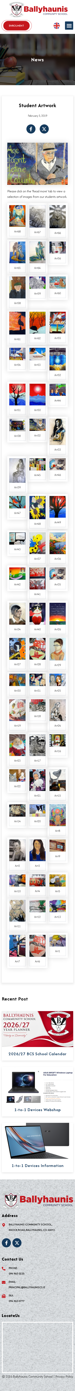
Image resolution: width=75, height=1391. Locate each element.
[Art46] (58, 464)
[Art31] (37, 679)
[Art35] (58, 573)
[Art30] (17, 679)
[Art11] (17, 910)
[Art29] (58, 649)
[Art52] (58, 358)
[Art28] (37, 648)
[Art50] (37, 394)
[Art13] (58, 905)
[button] (69, 25)
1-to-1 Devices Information (37, 1165)
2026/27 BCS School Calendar (37, 1054)
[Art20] (37, 810)
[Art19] (17, 710)
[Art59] (37, 282)
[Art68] (17, 215)
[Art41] (37, 578)
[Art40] (37, 613)
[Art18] (37, 705)
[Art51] (17, 394)
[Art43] (17, 538)
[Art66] (58, 216)
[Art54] (17, 353)
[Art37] (37, 543)
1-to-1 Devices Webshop (37, 1110)
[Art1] (58, 940)
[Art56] (58, 247)
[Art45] (37, 464)
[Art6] (37, 945)
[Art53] (37, 353)
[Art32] (37, 424)
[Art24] (58, 710)
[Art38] (17, 424)
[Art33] (58, 431)
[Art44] (58, 389)
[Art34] (17, 613)
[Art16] (58, 740)
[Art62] (37, 322)
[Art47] (17, 502)
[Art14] (17, 810)
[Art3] (37, 850)
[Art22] (17, 775)
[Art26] (58, 613)
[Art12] (37, 905)
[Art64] (37, 252)
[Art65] (17, 252)
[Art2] (17, 850)
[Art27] (17, 648)
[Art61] (17, 323)
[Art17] (37, 745)
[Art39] (17, 470)
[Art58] (17, 287)
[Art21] (37, 780)
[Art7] (17, 945)
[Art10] (17, 880)
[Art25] (58, 679)
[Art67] (37, 216)
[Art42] (17, 573)
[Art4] (37, 880)
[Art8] (58, 815)
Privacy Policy (64, 1376)
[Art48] (37, 507)
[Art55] (58, 322)
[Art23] (17, 745)
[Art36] (58, 543)
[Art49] (58, 506)
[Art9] (58, 845)
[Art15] (58, 780)
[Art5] (58, 880)
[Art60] (58, 282)
